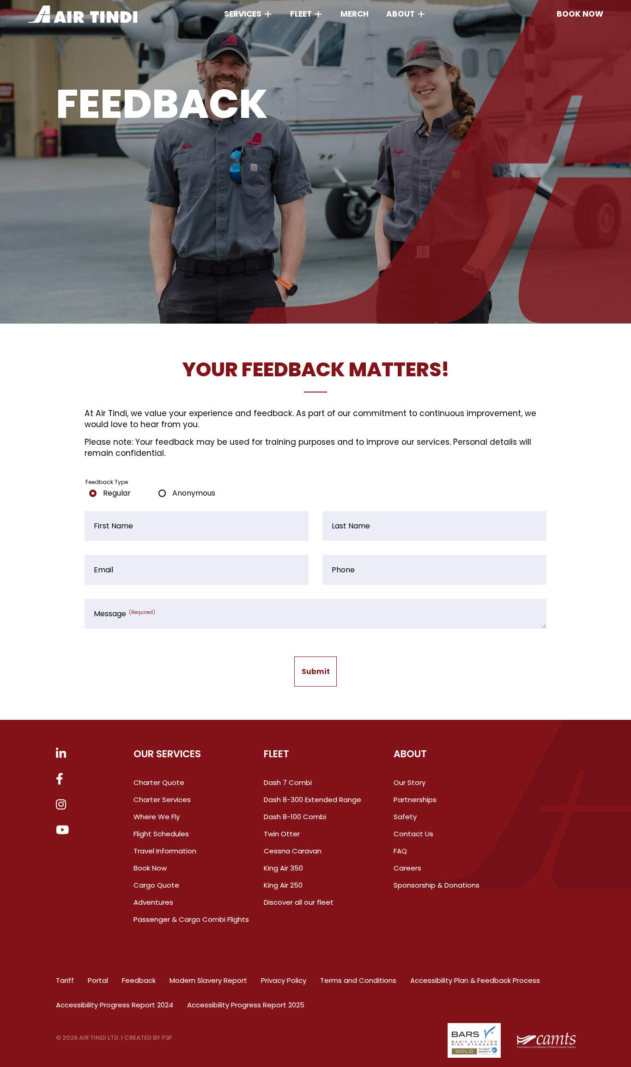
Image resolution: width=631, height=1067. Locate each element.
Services (242, 13)
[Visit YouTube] (62, 830)
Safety (405, 817)
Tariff (65, 980)
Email (103, 570)
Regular (117, 493)
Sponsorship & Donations (436, 885)
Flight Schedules (161, 834)
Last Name (351, 526)
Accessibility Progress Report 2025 (245, 1005)
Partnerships (415, 799)
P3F (167, 1037)
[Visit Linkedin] (61, 754)
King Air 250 (283, 885)
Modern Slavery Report (208, 980)
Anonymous (193, 493)
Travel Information (164, 851)
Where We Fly (156, 817)
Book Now (150, 868)
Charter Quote (158, 782)
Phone (343, 570)
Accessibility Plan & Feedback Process (475, 980)
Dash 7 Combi (288, 782)
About (400, 13)
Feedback (139, 980)
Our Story (409, 782)
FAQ (400, 851)
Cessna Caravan (293, 851)
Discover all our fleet (299, 902)
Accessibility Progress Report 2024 (114, 1005)
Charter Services (162, 799)
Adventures (153, 902)
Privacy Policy (283, 980)
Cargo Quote (156, 885)
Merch (354, 13)
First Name (113, 526)
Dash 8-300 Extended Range (312, 799)
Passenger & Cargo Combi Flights (191, 919)
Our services (167, 754)
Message (124, 614)
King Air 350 (283, 868)
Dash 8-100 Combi (295, 817)
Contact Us (413, 834)
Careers (407, 868)
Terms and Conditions (358, 980)
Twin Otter (282, 834)
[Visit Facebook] (59, 779)
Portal (98, 980)
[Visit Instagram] (61, 805)
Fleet (301, 13)
